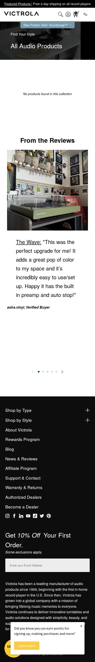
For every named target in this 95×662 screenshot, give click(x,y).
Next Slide (62, 371)
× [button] (81, 626)
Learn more (27, 645)
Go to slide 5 (56, 372)
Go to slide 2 (43, 372)
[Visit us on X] (42, 516)
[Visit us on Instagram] (7, 516)
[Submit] (85, 564)
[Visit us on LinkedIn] (21, 516)
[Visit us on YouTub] (28, 516)
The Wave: (28, 242)
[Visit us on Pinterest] (49, 516)
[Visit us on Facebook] (14, 516)
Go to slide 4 (52, 372)
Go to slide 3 (47, 372)
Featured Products (17, 4)
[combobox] (60, 14)
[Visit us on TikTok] (35, 516)
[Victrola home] (22, 14)
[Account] (68, 14)
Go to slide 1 (39, 372)
